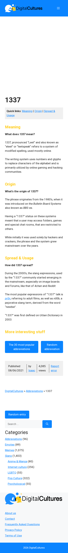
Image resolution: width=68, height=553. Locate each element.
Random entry (17, 414)
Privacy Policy (13, 530)
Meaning (27, 111)
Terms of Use (13, 535)
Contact (10, 518)
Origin (38, 111)
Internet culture (17, 467)
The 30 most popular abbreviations (21, 347)
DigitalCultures (14, 391)
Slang (8, 455)
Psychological (16, 483)
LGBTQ (12, 472)
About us (10, 513)
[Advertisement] (34, 52)
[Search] (47, 424)
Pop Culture (15, 478)
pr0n (7, 298)
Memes (9, 450)
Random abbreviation (52, 347)
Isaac (31, 370)
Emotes (10, 444)
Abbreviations (34, 391)
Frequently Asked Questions (22, 524)
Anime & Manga (17, 461)
